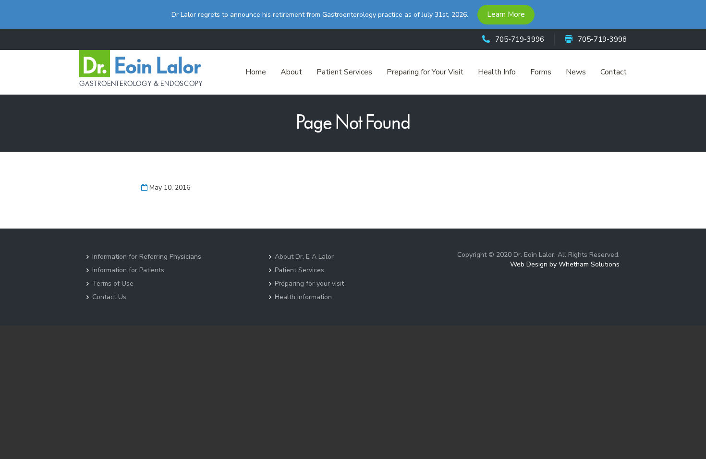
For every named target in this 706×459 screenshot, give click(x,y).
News (576, 72)
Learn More (506, 14)
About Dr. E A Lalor (304, 256)
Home (255, 72)
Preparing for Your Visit (425, 72)
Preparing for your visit (309, 283)
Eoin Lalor (141, 72)
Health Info (497, 72)
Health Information (303, 297)
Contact (613, 72)
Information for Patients (128, 270)
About (291, 72)
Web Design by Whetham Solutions (565, 264)
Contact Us (109, 297)
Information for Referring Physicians (146, 256)
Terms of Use (113, 283)
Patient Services (344, 72)
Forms (540, 72)
